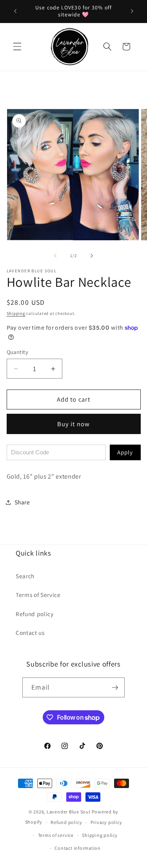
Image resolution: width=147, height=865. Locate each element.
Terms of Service (38, 595)
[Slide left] (55, 255)
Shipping (16, 313)
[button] (17, 46)
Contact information (77, 848)
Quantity (18, 352)
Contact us (30, 632)
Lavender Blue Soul (69, 812)
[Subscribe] (114, 687)
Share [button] (22, 502)
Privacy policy (106, 822)
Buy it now (73, 424)
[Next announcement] (132, 11)
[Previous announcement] (15, 11)
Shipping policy (100, 835)
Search (25, 576)
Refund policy (35, 614)
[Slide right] (91, 255)
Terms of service (56, 835)
